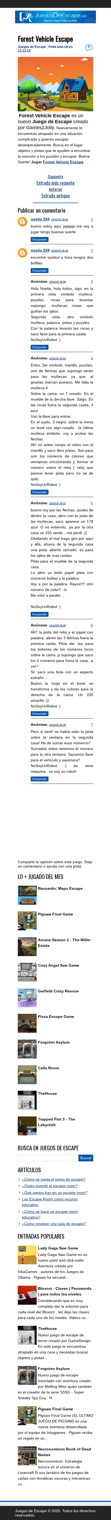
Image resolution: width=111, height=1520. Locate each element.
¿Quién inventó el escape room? (50, 1186)
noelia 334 (40, 219)
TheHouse (47, 1093)
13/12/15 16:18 (59, 250)
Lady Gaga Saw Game (58, 1248)
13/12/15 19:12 (57, 358)
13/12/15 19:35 (57, 725)
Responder (39, 239)
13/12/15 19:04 (57, 282)
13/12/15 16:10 (59, 219)
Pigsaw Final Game (55, 914)
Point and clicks (60, 47)
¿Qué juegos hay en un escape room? (55, 1192)
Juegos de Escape (32, 47)
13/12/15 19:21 (57, 503)
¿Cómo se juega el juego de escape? (54, 1179)
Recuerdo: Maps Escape (60, 888)
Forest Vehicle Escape (45, 39)
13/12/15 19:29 (57, 625)
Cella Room (48, 1068)
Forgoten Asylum (54, 1042)
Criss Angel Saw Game (58, 965)
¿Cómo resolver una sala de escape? (54, 1224)
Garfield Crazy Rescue (58, 991)
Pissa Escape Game (56, 1016)
